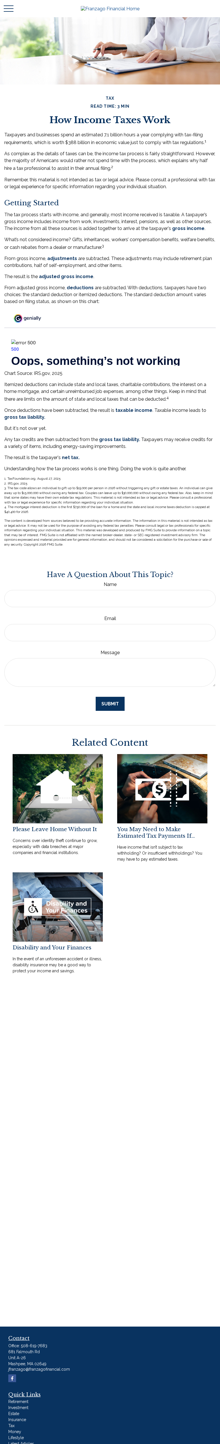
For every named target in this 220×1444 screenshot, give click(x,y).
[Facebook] (12, 1378)
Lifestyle (16, 1437)
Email (110, 618)
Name (110, 584)
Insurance (17, 1419)
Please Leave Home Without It (55, 829)
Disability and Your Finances (52, 947)
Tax (11, 1425)
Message (110, 652)
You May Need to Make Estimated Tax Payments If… (156, 832)
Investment (18, 1407)
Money (14, 1431)
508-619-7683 (34, 1345)
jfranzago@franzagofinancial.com (39, 1369)
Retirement (18, 1401)
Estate (13, 1413)
